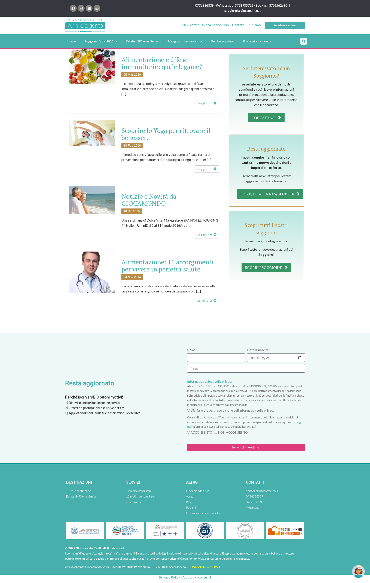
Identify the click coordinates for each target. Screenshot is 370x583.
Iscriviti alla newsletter (267, 193)
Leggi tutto (205, 103)
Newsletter (190, 25)
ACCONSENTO (201, 432)
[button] (303, 41)
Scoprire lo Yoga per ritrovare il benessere (165, 134)
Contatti (238, 25)
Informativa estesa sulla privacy (210, 381)
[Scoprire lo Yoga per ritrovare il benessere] (92, 132)
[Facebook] (73, 8)
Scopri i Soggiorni (264, 267)
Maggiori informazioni (183, 41)
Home (71, 41)
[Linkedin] (89, 8)
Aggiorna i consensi (196, 577)
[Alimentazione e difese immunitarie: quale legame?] (92, 66)
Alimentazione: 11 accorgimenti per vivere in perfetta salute (167, 265)
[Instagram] (81, 8)
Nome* (192, 350)
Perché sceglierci (222, 41)
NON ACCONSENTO (233, 432)
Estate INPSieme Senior (142, 41)
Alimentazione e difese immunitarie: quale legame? (161, 63)
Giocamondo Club (215, 25)
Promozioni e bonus (257, 41)
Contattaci (264, 117)
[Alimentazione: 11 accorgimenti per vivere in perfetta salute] (92, 272)
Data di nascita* (258, 350)
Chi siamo (253, 25)
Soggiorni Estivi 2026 (99, 41)
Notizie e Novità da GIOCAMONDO (148, 200)
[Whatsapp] (97, 8)
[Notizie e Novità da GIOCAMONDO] (92, 199)
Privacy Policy (169, 577)
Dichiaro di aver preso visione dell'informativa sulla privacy (233, 410)
